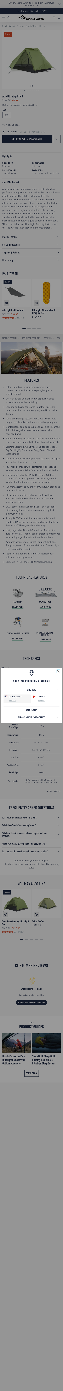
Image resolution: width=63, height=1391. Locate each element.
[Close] (58, 671)
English (12, 700)
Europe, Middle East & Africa (31, 717)
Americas (31, 689)
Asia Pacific (31, 710)
